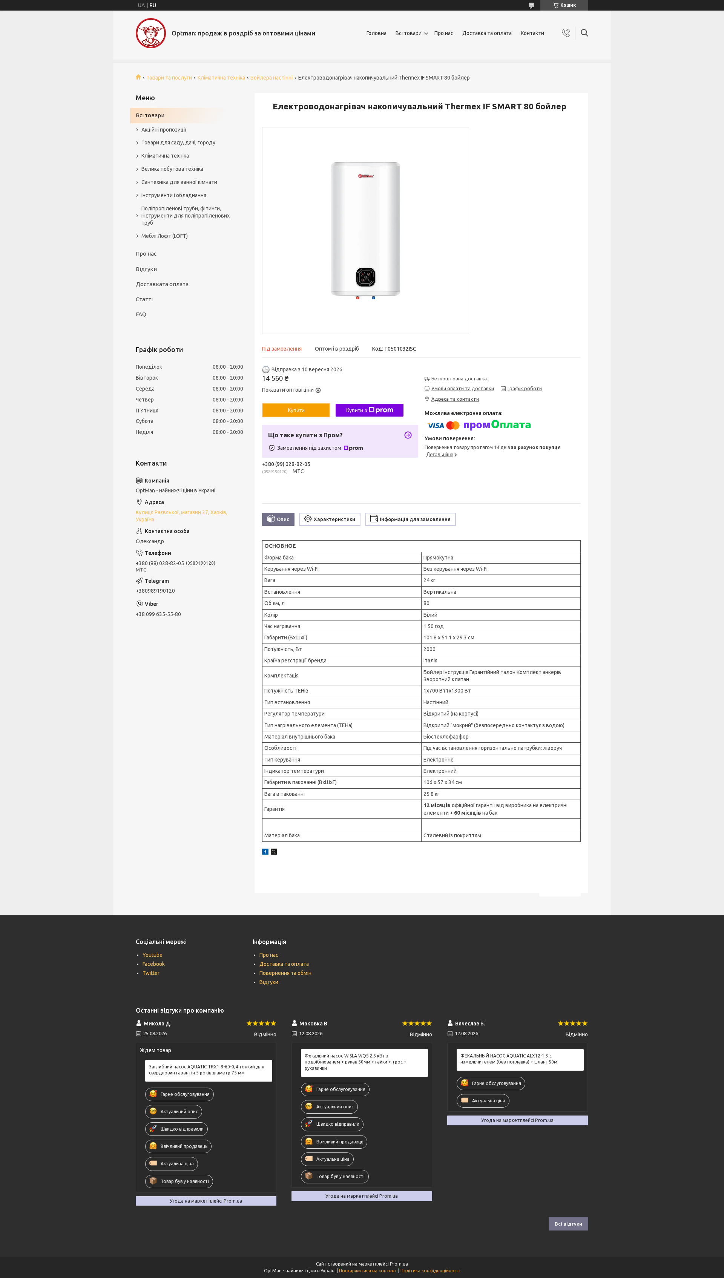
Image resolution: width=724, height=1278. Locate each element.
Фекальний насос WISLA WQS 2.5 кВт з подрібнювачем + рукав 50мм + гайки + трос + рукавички (355, 1061)
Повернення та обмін (285, 973)
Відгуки (146, 269)
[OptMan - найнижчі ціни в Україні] (151, 33)
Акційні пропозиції (163, 130)
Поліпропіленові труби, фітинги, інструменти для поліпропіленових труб (185, 215)
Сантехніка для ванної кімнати (179, 182)
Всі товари (409, 33)
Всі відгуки (568, 1223)
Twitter (151, 973)
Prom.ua (399, 1263)
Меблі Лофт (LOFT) (164, 236)
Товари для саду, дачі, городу (178, 142)
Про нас (443, 33)
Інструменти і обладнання (173, 195)
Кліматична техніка (221, 78)
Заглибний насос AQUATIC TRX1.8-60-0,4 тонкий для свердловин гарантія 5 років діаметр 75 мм (206, 1069)
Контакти (532, 33)
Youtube (153, 955)
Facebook (154, 964)
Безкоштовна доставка (459, 378)
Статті (144, 299)
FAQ (141, 314)
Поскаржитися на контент (368, 1270)
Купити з (356, 410)
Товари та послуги (169, 78)
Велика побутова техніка (172, 169)
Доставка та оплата (487, 33)
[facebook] (265, 853)
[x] (274, 853)
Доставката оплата (162, 284)
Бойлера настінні (271, 78)
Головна (377, 33)
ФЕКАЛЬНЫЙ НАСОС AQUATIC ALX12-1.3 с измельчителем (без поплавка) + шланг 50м (508, 1058)
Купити (296, 410)
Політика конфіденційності (430, 1270)
